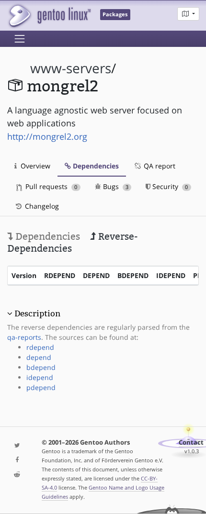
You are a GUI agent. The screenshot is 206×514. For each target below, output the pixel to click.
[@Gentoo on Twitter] (17, 445)
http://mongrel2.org (47, 136)
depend (38, 357)
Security (169, 186)
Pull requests (50, 186)
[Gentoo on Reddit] (17, 475)
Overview (34, 165)
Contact (191, 442)
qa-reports (24, 337)
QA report (158, 165)
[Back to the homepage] (49, 15)
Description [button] (37, 313)
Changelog (41, 206)
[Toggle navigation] (20, 39)
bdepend (41, 367)
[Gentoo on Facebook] (17, 460)
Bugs (114, 186)
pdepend (41, 387)
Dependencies (95, 165)
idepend (39, 377)
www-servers (70, 68)
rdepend (40, 347)
